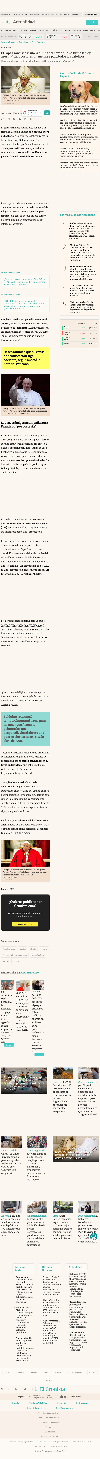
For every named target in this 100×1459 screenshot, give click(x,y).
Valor (95, 323)
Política (55, 30)
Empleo (74, 14)
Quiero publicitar (28, 924)
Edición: (91, 14)
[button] (93, 1236)
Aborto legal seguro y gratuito (15, 955)
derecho (43, 949)
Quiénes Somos (82, 1403)
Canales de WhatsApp (38, 1403)
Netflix (7, 1372)
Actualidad (65, 30)
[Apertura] (24, 1397)
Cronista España (8, 42)
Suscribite (61, 1403)
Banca (92, 30)
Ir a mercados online (8, 36)
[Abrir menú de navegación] (2, 22)
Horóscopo (50, 1380)
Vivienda (44, 14)
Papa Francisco (38, 42)
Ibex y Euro (44, 30)
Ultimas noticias (8, 30)
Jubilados (34, 14)
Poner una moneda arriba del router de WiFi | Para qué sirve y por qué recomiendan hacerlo (79, 165)
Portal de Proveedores (36, 1408)
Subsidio (92, 1372)
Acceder (92, 22)
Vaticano (6, 961)
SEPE (46, 1372)
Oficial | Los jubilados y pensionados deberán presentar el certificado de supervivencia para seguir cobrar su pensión (77, 152)
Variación (80, 323)
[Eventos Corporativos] (38, 1397)
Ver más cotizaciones (91, 36)
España (17, 961)
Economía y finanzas (27, 30)
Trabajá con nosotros (64, 1408)
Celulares (20, 1372)
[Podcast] (62, 1396)
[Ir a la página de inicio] (8, 22)
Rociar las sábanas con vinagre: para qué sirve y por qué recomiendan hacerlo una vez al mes (82, 307)
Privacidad (50, 1427)
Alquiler (54, 14)
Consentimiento (50, 1432)
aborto (33, 949)
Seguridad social (20, 14)
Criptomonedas (80, 30)
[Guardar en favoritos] (47, 112)
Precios (58, 1372)
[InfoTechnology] (76, 1397)
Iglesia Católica (38, 955)
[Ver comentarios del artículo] (31, 119)
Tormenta (5, 14)
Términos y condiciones (50, 1422)
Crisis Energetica (75, 1372)
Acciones (64, 14)
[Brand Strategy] (50, 1397)
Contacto (15, 1403)
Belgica (23, 949)
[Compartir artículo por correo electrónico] (25, 119)
